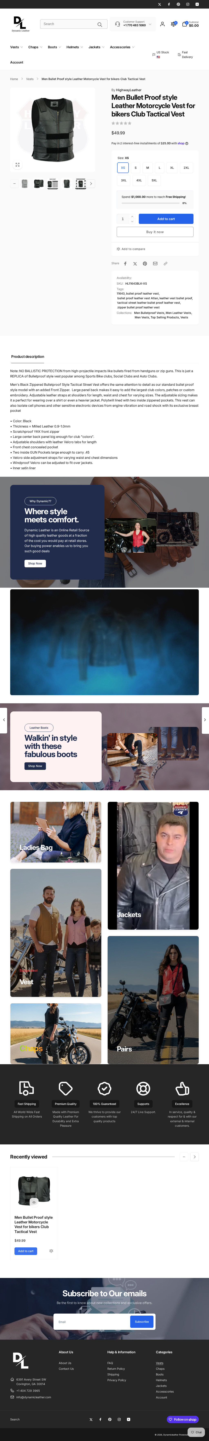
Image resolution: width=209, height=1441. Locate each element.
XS (123, 167)
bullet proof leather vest (142, 293)
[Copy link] (165, 264)
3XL (124, 180)
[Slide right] (91, 183)
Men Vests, (142, 317)
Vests (184, 317)
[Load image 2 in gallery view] (38, 183)
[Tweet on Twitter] (135, 264)
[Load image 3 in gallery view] (52, 183)
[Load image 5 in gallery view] (80, 183)
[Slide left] (14, 183)
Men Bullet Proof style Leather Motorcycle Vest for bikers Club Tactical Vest (33, 1224)
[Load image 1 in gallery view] (24, 183)
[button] (190, 24)
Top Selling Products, (165, 317)
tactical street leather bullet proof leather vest (148, 302)
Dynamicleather (171, 1434)
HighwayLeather (126, 90)
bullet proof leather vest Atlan (137, 298)
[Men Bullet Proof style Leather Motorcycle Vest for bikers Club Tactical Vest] (34, 1202)
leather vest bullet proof (175, 298)
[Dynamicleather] (20, 1369)
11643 (121, 293)
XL (172, 167)
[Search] (99, 24)
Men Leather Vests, (179, 312)
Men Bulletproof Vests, (149, 312)
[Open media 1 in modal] (52, 130)
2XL (186, 167)
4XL (139, 180)
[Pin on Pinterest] (145, 264)
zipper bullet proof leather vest (138, 307)
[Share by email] (155, 263)
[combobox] (74, 24)
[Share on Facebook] (125, 264)
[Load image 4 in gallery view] (66, 183)
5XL (154, 180)
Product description (27, 356)
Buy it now (155, 232)
